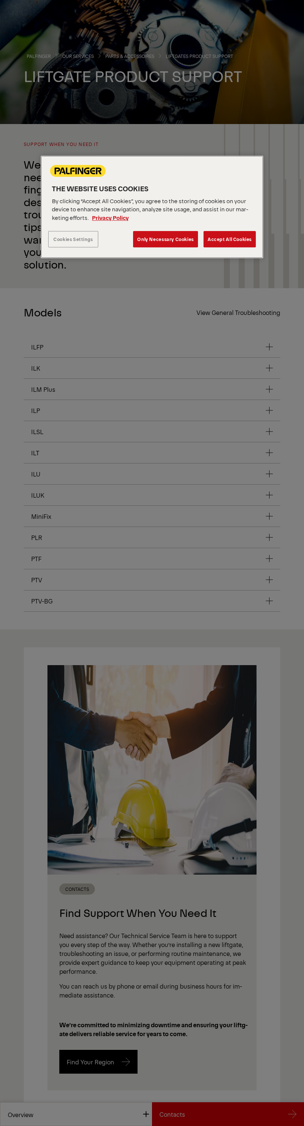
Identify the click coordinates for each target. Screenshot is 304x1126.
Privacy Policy (110, 217)
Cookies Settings (73, 239)
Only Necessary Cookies (165, 239)
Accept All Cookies (230, 239)
